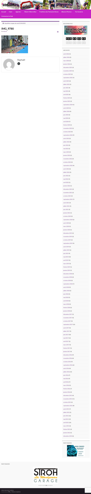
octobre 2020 (67, 216)
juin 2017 (65, 334)
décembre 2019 (67, 233)
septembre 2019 (68, 243)
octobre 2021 (67, 196)
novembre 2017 (67, 317)
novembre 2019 (67, 236)
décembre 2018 (67, 273)
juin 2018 (65, 294)
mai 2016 (65, 378)
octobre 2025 (67, 74)
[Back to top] (87, 483)
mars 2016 (66, 385)
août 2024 (66, 108)
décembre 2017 (67, 314)
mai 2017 (65, 338)
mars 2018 (66, 304)
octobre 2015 (67, 402)
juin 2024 (65, 115)
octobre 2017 (67, 321)
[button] (39, 482)
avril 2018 (66, 301)
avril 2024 (66, 121)
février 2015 (66, 429)
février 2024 (66, 125)
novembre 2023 (67, 128)
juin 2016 (65, 375)
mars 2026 (66, 60)
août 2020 (66, 223)
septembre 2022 (68, 165)
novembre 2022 (67, 158)
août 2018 (66, 287)
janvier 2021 (66, 213)
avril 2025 (66, 94)
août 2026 (66, 54)
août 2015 (66, 409)
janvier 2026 (66, 64)
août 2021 (66, 202)
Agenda (18, 12)
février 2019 (66, 267)
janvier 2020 (66, 229)
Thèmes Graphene (16, 488)
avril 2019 (66, 260)
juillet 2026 (66, 57)
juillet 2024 (66, 111)
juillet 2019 (66, 250)
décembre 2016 (67, 355)
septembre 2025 (68, 77)
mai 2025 (65, 91)
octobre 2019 (67, 240)
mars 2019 (66, 263)
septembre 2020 (68, 219)
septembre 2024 (68, 104)
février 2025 (66, 98)
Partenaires (79, 12)
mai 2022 (65, 179)
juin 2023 (65, 145)
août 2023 (66, 138)
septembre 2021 (68, 199)
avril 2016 (66, 382)
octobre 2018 (67, 280)
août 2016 (66, 368)
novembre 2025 (67, 71)
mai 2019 (65, 257)
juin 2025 (65, 87)
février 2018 (66, 307)
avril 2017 (66, 341)
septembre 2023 (68, 135)
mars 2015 (66, 426)
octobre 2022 (67, 162)
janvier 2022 (66, 186)
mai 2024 (65, 118)
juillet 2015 (66, 412)
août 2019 (66, 246)
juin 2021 (65, 209)
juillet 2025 (66, 84)
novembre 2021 (67, 192)
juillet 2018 (66, 290)
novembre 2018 (67, 277)
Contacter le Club (7, 16)
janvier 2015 (66, 432)
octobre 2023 (67, 131)
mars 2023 (66, 152)
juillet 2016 (66, 372)
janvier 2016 (66, 392)
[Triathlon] (75, 30)
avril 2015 (66, 422)
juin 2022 (65, 175)
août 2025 (66, 81)
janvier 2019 (66, 270)
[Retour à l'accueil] (45, 5)
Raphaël (5, 31)
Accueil (3, 12)
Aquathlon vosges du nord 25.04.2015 (15, 23)
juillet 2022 (66, 172)
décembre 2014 (67, 436)
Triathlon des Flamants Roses (49, 12)
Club (10, 12)
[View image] (14, 44)
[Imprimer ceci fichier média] (57, 31)
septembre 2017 (68, 324)
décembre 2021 (67, 189)
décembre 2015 (67, 395)
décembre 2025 (67, 67)
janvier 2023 (66, 155)
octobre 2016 (67, 361)
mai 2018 (65, 297)
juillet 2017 (66, 331)
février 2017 (66, 348)
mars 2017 (66, 344)
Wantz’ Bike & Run (30, 12)
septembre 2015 (68, 405)
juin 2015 (65, 415)
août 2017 (66, 328)
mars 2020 (66, 226)
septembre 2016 (68, 365)
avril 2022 (66, 182)
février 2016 (66, 388)
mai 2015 (65, 419)
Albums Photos (66, 12)
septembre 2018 (68, 284)
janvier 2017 (66, 351)
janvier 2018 (66, 311)
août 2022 (66, 169)
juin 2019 (65, 253)
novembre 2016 (67, 358)
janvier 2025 (66, 101)
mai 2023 (65, 148)
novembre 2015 (67, 399)
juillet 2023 (66, 142)
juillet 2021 (66, 206)
